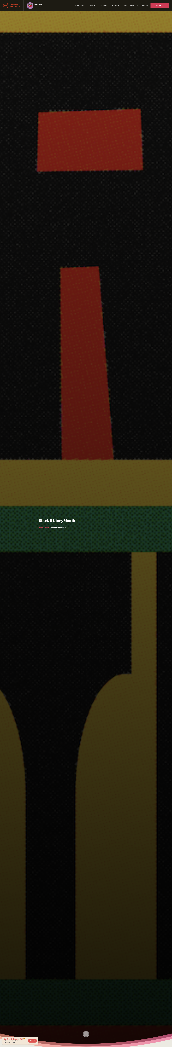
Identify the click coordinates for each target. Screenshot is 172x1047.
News (47, 527)
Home (41, 527)
